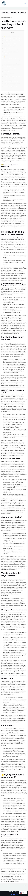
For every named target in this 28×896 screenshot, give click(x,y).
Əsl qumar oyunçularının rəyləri (10, 79)
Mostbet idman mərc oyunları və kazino (12, 81)
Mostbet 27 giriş (7, 53)
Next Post (24, 885)
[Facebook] (11, 894)
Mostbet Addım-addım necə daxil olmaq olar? (13, 38)
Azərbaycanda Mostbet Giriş (9, 88)
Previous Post (4, 885)
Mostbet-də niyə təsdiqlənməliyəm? (11, 63)
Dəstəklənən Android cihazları (10, 68)
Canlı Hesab (6, 55)
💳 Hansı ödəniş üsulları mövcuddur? (11, 36)
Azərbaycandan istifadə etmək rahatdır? (12, 83)
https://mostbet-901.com (16, 161)
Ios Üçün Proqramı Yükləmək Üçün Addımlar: (13, 76)
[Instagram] (14, 894)
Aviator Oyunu (7, 71)
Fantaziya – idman (7, 35)
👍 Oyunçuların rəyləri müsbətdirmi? (11, 56)
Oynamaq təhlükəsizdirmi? (9, 46)
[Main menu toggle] (25, 3)
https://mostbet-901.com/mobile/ (8, 228)
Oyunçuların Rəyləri (8, 48)
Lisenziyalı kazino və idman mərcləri (11, 51)
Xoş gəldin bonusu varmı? (9, 84)
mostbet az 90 (5, 15)
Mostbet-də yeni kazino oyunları (10, 86)
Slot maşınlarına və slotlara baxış (10, 78)
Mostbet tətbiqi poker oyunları (10, 43)
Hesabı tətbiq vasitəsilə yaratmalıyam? (11, 58)
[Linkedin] (17, 894)
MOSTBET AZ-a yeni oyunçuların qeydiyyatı (12, 45)
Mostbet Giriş (6, 69)
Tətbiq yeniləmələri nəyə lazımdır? (11, 50)
